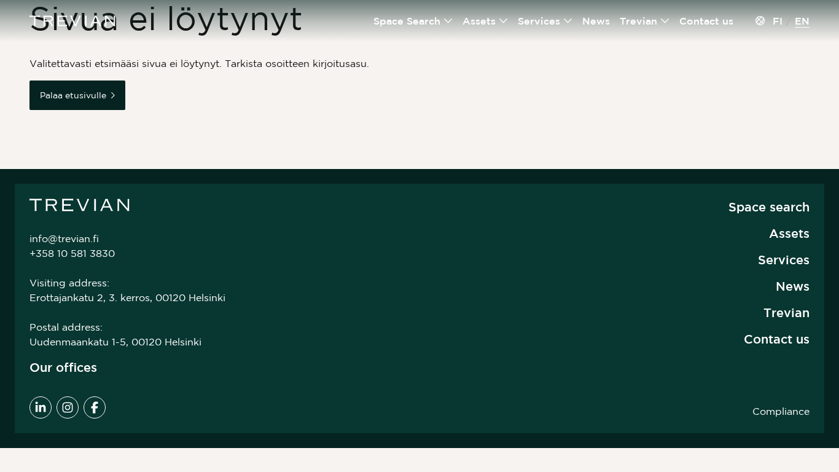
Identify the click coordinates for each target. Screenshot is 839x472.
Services (539, 20)
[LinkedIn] (40, 407)
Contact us (706, 20)
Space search (769, 207)
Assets (479, 20)
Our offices (63, 367)
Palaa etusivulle (73, 95)
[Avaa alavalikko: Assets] (503, 21)
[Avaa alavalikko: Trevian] (665, 21)
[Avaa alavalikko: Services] (568, 21)
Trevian (638, 20)
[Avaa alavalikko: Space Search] (448, 21)
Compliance (781, 411)
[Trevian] (72, 20)
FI (777, 20)
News (596, 20)
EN (802, 20)
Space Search (406, 20)
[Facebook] (95, 407)
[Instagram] (68, 407)
